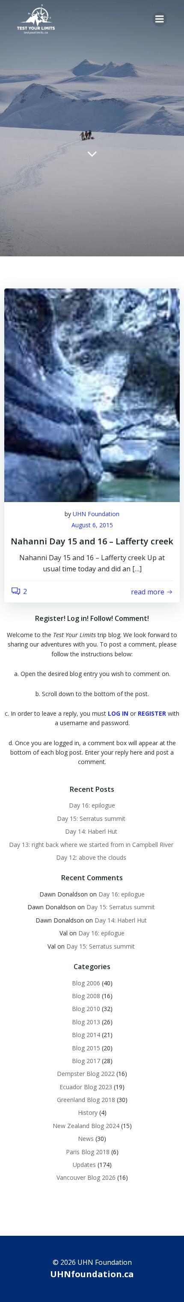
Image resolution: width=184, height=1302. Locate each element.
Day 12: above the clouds (92, 857)
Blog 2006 (86, 983)
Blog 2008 (86, 996)
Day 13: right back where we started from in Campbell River (92, 845)
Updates (84, 1165)
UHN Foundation (96, 514)
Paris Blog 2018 (88, 1152)
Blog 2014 (86, 1035)
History (88, 1112)
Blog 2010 (86, 1009)
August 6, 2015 (92, 525)
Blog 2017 (86, 1061)
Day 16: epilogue (92, 805)
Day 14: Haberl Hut (92, 831)
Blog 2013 (86, 1022)
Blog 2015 (86, 1048)
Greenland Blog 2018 (86, 1100)
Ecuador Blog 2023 (85, 1087)
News (86, 1138)
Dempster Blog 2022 (86, 1074)
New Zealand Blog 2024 (86, 1126)
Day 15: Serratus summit (92, 818)
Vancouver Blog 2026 (86, 1177)
